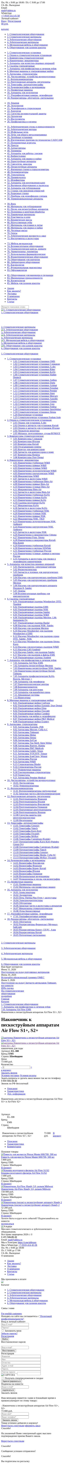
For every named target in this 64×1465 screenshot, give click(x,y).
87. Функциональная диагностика (24, 267)
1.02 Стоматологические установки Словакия (36, 364)
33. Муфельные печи (17, 132)
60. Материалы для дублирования (24, 206)
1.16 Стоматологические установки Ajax (33, 404)
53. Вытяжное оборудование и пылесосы (28, 185)
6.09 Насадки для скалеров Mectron (31, 628)
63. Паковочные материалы (21, 214)
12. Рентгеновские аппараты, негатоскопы (28, 82)
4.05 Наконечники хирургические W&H (33, 473)
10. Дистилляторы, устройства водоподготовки (31, 76)
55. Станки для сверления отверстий (25, 190)
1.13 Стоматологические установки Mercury (35, 396)
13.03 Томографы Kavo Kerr (27, 831)
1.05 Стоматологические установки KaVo (34, 372)
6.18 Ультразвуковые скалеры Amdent (32, 657)
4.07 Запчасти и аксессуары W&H (30, 479)
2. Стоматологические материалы (24, 37)
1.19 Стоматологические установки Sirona (34, 412)
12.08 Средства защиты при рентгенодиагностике (27, 816)
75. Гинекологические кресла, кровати (26, 249)
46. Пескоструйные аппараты (22, 166)
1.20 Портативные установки (28, 414)
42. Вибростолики (16, 156)
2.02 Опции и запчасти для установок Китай (35, 425)
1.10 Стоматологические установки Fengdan (35, 388)
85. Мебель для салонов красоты (23, 283)
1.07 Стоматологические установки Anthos (35, 380)
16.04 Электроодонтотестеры (28, 900)
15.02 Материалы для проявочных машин (34, 887)
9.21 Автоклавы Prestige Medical (29, 777)
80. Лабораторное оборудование (23, 262)
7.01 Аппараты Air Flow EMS (28, 663)
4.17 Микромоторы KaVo (26, 505)
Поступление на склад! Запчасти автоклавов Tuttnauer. (29, 983)
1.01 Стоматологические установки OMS (34, 361)
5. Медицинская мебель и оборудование (27, 45)
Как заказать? (14, 291)
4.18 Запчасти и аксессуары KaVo (30, 508)
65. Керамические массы (19, 220)
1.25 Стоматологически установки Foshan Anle (37, 417)
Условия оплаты (28, 1075)
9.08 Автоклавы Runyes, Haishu (29, 745)
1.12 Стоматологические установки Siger (34, 393)
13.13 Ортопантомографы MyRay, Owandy (34, 857)
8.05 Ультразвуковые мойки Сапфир (31, 713)
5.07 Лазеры (19, 591)
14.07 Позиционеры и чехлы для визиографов (36, 879)
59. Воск (11, 204)
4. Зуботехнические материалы (23, 42)
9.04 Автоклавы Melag (24, 735)
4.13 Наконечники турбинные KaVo (31, 495)
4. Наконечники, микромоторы (23, 60)
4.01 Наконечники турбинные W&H (31, 463)
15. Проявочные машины (20, 90)
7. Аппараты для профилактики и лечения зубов (31, 68)
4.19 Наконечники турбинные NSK (31, 511)
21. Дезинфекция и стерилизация (24, 108)
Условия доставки (10, 1075)
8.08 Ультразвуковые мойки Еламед (31, 721)
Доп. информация (16, 1094)
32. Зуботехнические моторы (22, 129)
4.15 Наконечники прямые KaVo (29, 500)
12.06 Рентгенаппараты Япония (29, 812)
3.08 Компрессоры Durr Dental (28, 457)
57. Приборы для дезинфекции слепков (27, 196)
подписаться (7, 1223)
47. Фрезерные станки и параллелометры (28, 169)
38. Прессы (12, 145)
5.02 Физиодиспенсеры (25, 569)
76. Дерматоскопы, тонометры (22, 251)
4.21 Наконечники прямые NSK (29, 516)
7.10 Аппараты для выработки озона (31, 692)
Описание (12, 1088)
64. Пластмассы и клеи (18, 217)
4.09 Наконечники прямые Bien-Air (31, 484)
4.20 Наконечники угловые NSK (29, 513)
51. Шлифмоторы (16, 180)
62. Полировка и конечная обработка (26, 212)
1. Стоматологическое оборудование (25, 34)
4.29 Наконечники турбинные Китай (32, 545)
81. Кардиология (15, 265)
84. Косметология (16, 280)
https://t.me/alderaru (27, 1242)
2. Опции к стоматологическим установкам (29, 55)
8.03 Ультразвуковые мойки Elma (29, 708)
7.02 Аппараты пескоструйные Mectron (33, 665)
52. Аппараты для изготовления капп (26, 182)
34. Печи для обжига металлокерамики (27, 134)
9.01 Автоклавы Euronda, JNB (28, 727)
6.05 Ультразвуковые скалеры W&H (31, 615)
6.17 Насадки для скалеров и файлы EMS (34, 655)
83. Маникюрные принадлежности (25, 278)
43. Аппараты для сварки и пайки (24, 158)
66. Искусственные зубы (19, 222)
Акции (10, 288)
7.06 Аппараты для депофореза (29, 681)
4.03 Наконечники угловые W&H (30, 468)
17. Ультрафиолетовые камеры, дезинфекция (29, 95)
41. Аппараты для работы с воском (24, 153)
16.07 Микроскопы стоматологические (33, 908)
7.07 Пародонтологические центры (31, 684)
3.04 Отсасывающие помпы (27, 446)
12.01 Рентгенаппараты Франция (30, 799)
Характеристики (15, 1091)
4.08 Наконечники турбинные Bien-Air (33, 481)
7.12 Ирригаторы (22, 697)
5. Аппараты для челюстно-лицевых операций (30, 63)
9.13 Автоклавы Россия (25, 759)
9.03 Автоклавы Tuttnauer (26, 732)
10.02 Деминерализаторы (26, 785)
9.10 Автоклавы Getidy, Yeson (28, 751)
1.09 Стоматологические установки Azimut (35, 385)
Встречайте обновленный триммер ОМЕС (22, 977)
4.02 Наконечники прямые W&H (29, 465)
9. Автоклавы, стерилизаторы (22, 74)
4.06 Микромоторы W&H (26, 476)
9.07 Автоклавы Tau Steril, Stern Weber (32, 743)
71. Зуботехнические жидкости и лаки (26, 236)
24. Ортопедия (14, 116)
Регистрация (14, 21)
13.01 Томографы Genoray (26, 825)
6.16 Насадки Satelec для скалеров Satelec (34, 652)
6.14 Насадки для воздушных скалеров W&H (36, 647)
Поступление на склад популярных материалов (25, 972)
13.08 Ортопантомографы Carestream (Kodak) (36, 847)
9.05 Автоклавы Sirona (24, 737)
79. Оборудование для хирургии (23, 259)
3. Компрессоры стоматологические (25, 58)
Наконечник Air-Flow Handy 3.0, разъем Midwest (25, 1189)
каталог (5, 29)
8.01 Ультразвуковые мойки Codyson (31, 703)
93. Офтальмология (17, 270)
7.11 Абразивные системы (26, 695)
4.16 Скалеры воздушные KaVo (29, 503)
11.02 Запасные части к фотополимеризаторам (36, 793)
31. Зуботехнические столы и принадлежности (31, 126)
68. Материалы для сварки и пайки (25, 228)
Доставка (12, 293)
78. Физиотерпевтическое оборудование (27, 257)
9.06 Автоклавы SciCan (25, 740)
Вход (3, 21)
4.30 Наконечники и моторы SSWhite (32, 548)
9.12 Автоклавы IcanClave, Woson (30, 756)
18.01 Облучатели (22, 921)
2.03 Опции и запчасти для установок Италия (36, 428)
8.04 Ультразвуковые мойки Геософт (31, 711)
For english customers (11, 1313)
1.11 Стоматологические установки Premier (35, 390)
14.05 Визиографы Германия (27, 873)
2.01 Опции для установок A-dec (29, 422)
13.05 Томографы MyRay (25, 836)
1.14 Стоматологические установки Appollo (35, 398)
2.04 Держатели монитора (26, 430)
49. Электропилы (16, 174)
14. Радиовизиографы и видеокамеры (26, 87)
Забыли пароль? (9, 1333)
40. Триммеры (14, 150)
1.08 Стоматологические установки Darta (34, 382)
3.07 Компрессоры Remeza (26, 454)
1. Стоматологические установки (24, 52)
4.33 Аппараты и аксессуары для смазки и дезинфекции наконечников (34, 560)
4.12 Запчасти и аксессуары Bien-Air (31, 492)
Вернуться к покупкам (12, 1425)
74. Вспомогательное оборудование (25, 246)
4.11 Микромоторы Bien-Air (27, 489)
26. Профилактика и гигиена (21, 121)
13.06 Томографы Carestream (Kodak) (31, 839)
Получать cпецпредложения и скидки (24, 1378)
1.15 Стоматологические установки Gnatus (35, 401)
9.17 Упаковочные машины (27, 769)
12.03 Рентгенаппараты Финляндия (31, 804)
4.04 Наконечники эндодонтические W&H (34, 471)
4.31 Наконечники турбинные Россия (32, 551)
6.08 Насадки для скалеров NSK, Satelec (33, 625)
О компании (13, 296)
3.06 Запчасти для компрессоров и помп (33, 452)
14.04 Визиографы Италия (26, 871)
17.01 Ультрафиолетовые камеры (29, 916)
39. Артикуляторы (16, 148)
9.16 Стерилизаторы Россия (27, 767)
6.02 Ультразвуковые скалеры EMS (30, 607)
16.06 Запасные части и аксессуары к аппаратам (37, 905)
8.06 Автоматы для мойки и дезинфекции (34, 716)
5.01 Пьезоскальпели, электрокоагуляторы (34, 567)
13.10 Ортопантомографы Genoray (30, 852)
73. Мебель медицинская (19, 243)
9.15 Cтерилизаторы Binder (27, 764)
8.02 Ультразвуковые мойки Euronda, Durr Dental (37, 705)
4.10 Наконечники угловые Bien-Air (31, 487)
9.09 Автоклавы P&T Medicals (28, 748)
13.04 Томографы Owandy (26, 833)
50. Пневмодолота (16, 177)
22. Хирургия (14, 111)
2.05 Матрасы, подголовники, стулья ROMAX (36, 433)
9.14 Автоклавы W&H (24, 761)
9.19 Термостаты (21, 775)
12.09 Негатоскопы (22, 820)
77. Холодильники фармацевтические (26, 254)
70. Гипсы (12, 233)
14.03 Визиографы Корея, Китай (29, 868)
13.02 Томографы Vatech (25, 828)
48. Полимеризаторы (17, 172)
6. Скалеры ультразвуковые (21, 66)
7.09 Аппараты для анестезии (28, 689)
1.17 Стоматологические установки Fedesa (34, 406)
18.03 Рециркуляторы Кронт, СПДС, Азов (34, 929)
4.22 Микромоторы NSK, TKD (28, 519)
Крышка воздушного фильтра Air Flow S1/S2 (24, 1173)
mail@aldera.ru (8, 10)
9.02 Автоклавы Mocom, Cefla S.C (30, 729)
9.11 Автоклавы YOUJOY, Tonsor (30, 753)
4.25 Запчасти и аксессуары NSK (30, 532)
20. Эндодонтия (15, 105)
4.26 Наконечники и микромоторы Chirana (34, 535)
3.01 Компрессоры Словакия (27, 438)
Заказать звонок (9, 1073)
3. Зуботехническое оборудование (24, 39)
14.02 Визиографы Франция (27, 865)
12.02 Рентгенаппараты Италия (29, 801)
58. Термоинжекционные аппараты (25, 198)
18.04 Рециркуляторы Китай (27, 932)
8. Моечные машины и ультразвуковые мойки (30, 71)
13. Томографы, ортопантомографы (25, 84)
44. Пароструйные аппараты (21, 161)
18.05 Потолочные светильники (29, 935)
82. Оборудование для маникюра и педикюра (30, 275)
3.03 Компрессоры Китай (26, 444)
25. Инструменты (16, 119)
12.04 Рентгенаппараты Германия (30, 807)
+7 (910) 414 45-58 (10, 16)
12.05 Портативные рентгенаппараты (32, 809)
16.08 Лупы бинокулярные (26, 911)
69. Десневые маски (17, 230)
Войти (5, 1339)
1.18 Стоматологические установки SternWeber (37, 409)
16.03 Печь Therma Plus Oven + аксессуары (34, 897)
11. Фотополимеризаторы (20, 79)
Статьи (10, 301)
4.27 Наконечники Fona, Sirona (28, 537)
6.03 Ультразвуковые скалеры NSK (30, 609)
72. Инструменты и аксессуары (23, 238)
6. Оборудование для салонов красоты (26, 47)
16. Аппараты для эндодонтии (22, 92)
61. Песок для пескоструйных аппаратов (27, 209)
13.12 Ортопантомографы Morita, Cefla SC (34, 855)
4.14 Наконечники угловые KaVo (30, 497)
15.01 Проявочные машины (27, 884)
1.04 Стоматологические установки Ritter (34, 369)
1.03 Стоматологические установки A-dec (34, 366)
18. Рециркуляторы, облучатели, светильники (30, 98)
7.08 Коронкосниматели (25, 687)
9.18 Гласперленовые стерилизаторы (31, 772)
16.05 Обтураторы (22, 903)
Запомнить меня (13, 1331)
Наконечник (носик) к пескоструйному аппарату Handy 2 (30, 1205)
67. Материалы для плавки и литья (24, 225)
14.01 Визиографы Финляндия (28, 863)
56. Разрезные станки (18, 193)
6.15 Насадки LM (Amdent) (26, 649)
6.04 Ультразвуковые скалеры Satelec (31, 612)
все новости (7, 985)
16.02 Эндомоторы (22, 895)
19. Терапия (13, 103)
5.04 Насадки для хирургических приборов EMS (38, 577)
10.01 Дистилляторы (23, 783)
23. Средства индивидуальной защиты (26, 113)
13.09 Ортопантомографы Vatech (29, 849)
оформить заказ (32, 1425)
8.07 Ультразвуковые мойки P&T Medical (33, 719)
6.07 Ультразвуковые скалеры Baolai (31, 623)
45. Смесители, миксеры (19, 164)
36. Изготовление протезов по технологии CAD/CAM (34, 140)
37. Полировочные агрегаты (21, 142)
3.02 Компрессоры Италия (26, 441)
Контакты (12, 299)
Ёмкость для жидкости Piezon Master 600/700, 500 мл (27, 1157)
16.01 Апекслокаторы (24, 892)
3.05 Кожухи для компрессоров (29, 449)
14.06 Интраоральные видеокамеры (31, 876)
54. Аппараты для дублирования (23, 188)
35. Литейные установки (19, 137)
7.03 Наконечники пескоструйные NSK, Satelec (37, 668)
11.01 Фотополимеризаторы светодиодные (34, 791)
